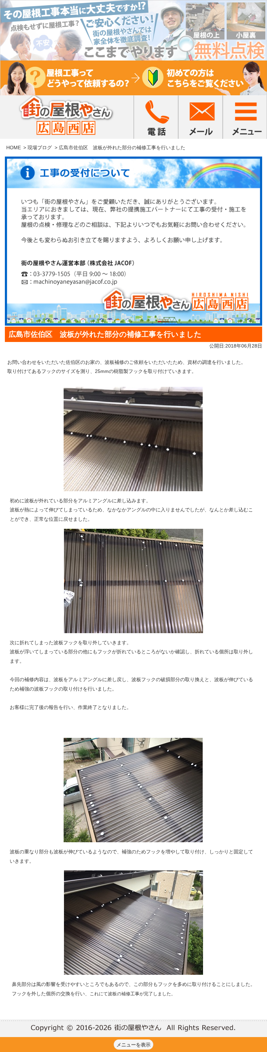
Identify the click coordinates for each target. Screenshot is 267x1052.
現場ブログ (39, 147)
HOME (13, 147)
